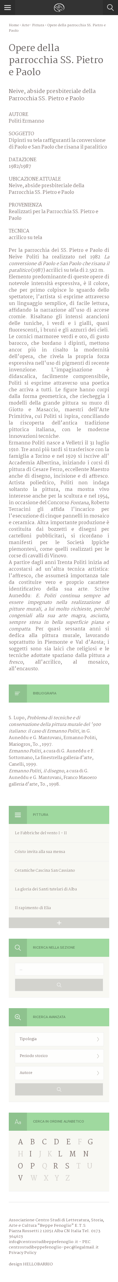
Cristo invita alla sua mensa (40, 852)
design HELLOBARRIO (31, 1264)
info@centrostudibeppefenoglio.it (43, 1242)
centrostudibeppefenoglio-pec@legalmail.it (54, 1247)
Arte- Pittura (33, 25)
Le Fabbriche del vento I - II (41, 833)
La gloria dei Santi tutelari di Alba (46, 889)
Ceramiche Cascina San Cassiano (45, 870)
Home (14, 25)
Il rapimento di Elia (33, 908)
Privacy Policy (22, 1252)
